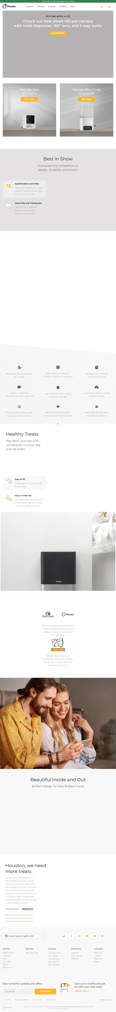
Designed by (105, 1000)
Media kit (98, 959)
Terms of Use (37, 1000)
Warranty (8, 1000)
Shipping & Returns (22, 1000)
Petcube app (77, 956)
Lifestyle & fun (54, 953)
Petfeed (62, 6)
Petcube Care (32, 953)
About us (98, 953)
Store (72, 6)
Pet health (53, 956)
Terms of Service (72, 1006)
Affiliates (75, 959)
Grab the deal (81, 991)
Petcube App (24, 915)
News (96, 962)
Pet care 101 (53, 962)
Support (52, 6)
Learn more (58, 33)
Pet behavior (54, 959)
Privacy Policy (51, 1000)
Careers (97, 956)
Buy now (29, 99)
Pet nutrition (54, 965)
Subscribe (45, 991)
